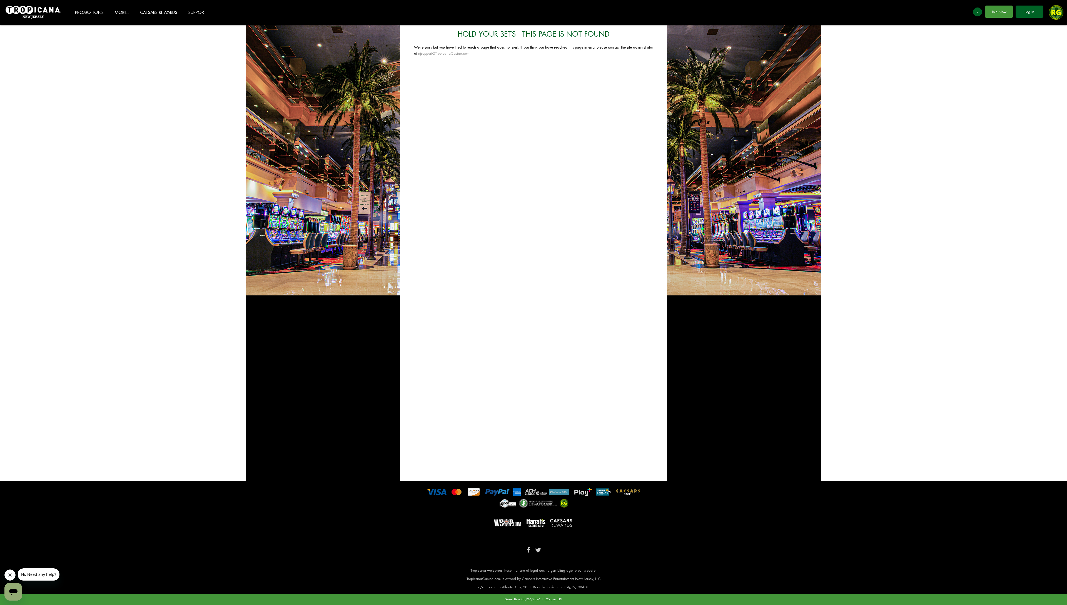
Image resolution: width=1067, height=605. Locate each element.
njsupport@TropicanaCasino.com (443, 53)
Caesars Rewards (158, 13)
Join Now (999, 12)
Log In (1029, 12)
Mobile (122, 13)
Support (197, 13)
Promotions (89, 13)
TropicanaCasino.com (33, 12)
